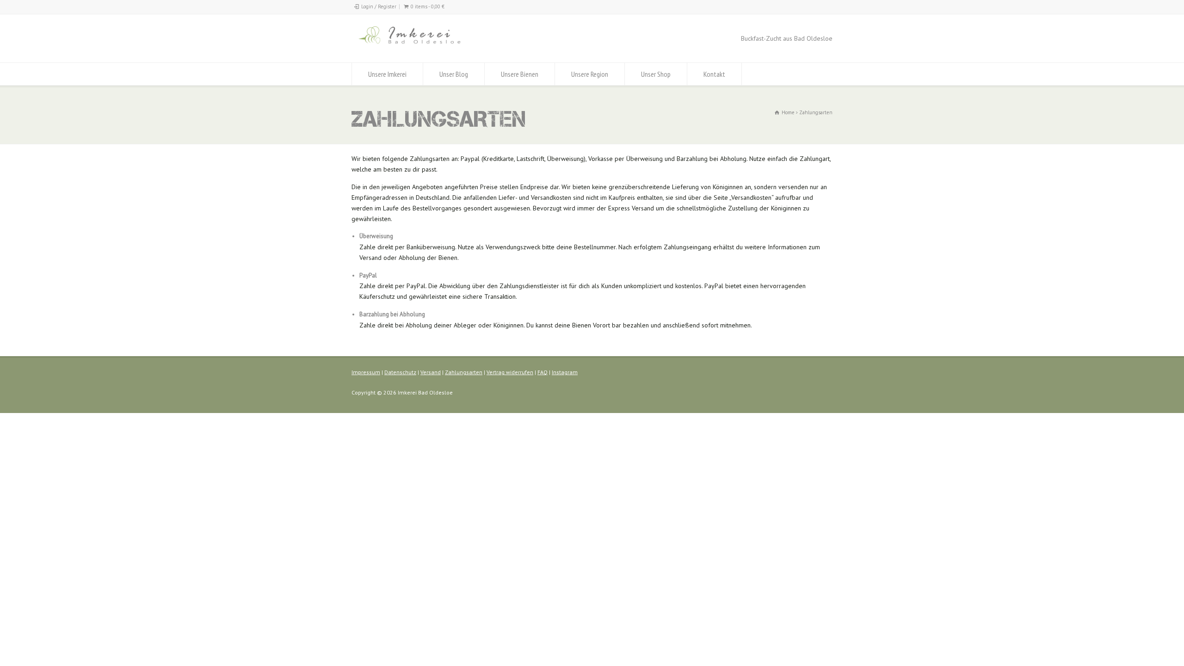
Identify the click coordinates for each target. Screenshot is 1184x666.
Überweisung (376, 236)
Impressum (366, 372)
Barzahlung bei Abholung (392, 314)
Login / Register (378, 6)
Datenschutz (400, 372)
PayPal (368, 275)
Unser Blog (453, 74)
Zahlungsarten (463, 372)
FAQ (542, 372)
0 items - (427, 6)
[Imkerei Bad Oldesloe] (429, 45)
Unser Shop (656, 74)
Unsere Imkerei (387, 74)
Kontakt (714, 74)
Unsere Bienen (519, 74)
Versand (430, 372)
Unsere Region (589, 74)
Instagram (565, 372)
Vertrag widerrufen (510, 372)
